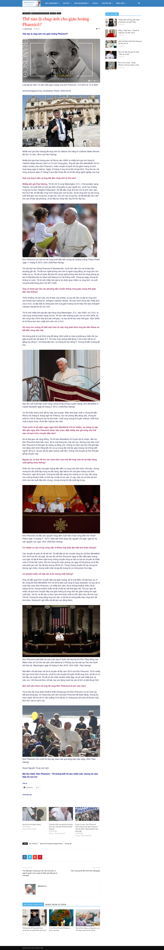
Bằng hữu (120, 3)
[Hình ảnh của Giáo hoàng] (34, 814)
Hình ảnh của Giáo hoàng (31, 824)
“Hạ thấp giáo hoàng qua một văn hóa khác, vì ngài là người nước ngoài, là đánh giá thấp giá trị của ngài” (39, 873)
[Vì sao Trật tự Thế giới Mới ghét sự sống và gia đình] (61, 917)
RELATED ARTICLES (33, 904)
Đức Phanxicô (33, 843)
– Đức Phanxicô (51, 3)
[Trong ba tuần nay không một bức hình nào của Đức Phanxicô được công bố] (61, 814)
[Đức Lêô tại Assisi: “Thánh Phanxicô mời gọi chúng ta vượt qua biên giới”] (111, 65)
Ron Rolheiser (80, 3)
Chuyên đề (106, 3)
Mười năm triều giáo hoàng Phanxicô (40, 13)
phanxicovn (28, 29)
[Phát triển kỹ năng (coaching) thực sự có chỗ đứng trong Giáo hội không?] (88, 917)
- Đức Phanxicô (32, 10)
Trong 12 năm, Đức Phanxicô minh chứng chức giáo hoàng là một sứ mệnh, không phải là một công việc (86, 827)
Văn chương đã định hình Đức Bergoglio (85, 871)
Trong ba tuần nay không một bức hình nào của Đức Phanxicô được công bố (61, 826)
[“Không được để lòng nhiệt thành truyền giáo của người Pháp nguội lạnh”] (34, 917)
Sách (94, 3)
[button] (139, 3)
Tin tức (66, 3)
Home (24, 10)
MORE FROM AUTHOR (55, 904)
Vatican (58, 13)
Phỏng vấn (53, 13)
